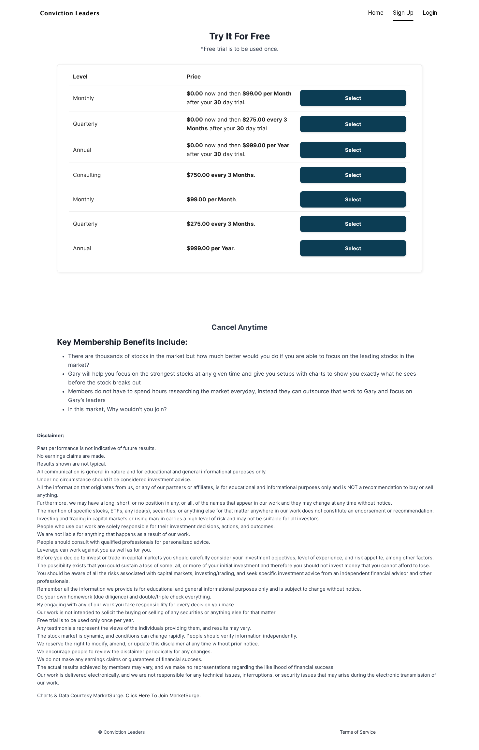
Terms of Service (358, 732)
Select (353, 98)
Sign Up (403, 12)
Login (430, 12)
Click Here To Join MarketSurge (162, 695)
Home (376, 12)
